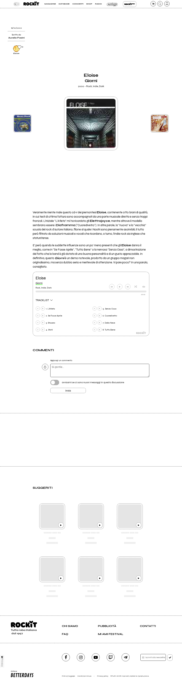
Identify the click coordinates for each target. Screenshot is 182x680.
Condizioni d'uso (84, 676)
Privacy (2, 662)
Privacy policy (102, 676)
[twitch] (111, 657)
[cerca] (160, 3)
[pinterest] (156, 25)
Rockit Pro (129, 4)
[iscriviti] (170, 657)
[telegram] (126, 657)
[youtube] (96, 657)
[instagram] (81, 657)
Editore (13, 672)
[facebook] (66, 657)
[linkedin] (156, 16)
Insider (112, 4)
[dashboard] (167, 3)
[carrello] (153, 3)
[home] (31, 4)
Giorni (39, 283)
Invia (68, 390)
